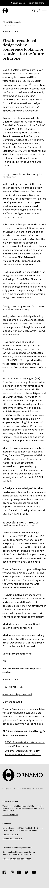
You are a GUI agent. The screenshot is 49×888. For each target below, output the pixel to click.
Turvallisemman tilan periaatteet (17, 859)
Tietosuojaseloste (10, 834)
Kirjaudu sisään (18, 3)
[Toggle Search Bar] (33, 10)
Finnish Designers (36, 3)
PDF (5, 661)
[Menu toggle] (44, 11)
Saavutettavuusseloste (12, 838)
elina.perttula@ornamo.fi (17, 694)
